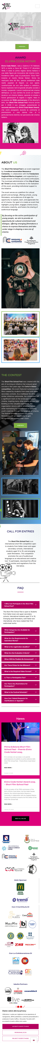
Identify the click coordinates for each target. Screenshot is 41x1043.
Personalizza (21, 1032)
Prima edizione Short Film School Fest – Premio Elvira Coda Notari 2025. (18, 749)
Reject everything (20, 1038)
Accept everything (20, 1026)
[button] (20, 605)
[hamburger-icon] (37, 6)
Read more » (8, 767)
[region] (20, 1025)
